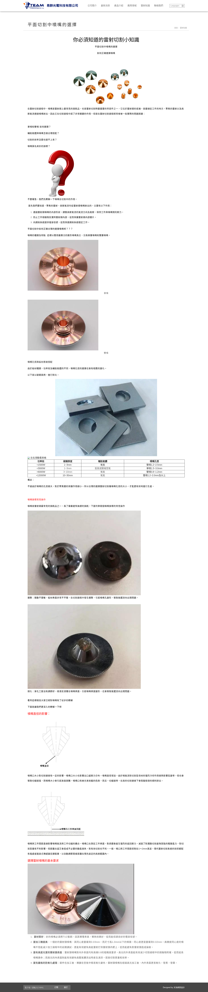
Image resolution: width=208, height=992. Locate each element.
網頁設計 (181, 987)
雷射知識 (145, 5)
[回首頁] (51, 5)
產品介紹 (118, 5)
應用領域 (132, 5)
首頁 (176, 28)
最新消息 (105, 5)
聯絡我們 (158, 5)
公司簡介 (92, 5)
